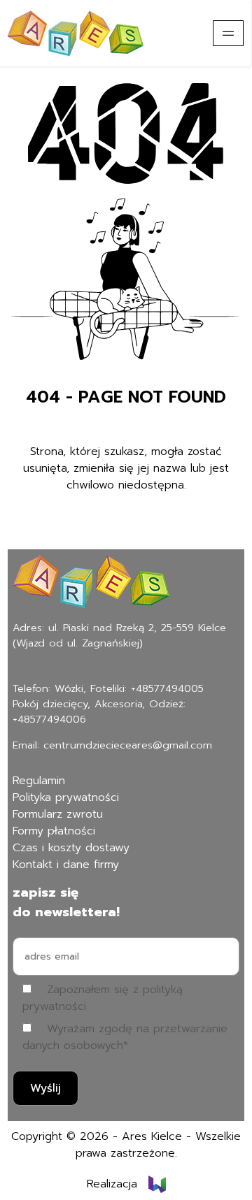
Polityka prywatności (66, 797)
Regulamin (39, 780)
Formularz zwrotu (58, 814)
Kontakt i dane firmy (66, 864)
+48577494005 (167, 688)
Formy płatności (54, 831)
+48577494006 (49, 719)
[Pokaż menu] (228, 33)
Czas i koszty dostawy (71, 847)
